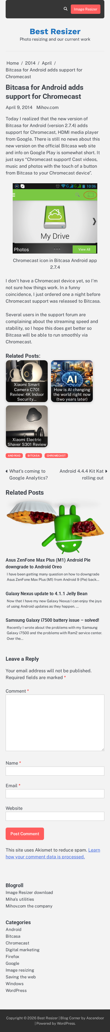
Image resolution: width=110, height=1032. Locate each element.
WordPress (16, 990)
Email (13, 785)
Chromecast (56, 455)
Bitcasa (33, 455)
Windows (15, 983)
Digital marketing (22, 949)
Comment (17, 691)
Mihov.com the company (29, 906)
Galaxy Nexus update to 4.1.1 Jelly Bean (46, 593)
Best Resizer (55, 31)
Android (14, 455)
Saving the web (21, 976)
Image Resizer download (29, 892)
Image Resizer (85, 9)
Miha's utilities (20, 899)
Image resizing (20, 970)
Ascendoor (95, 1018)
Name (13, 763)
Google (12, 963)
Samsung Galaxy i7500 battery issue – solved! (52, 620)
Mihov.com (47, 107)
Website (14, 808)
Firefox (12, 956)
